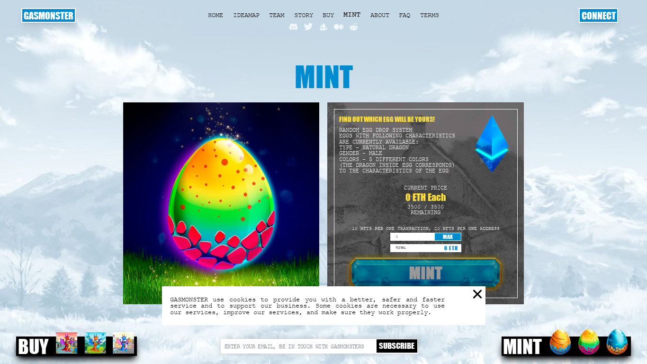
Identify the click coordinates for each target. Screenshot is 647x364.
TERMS (429, 15)
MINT (351, 15)
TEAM (276, 15)
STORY (303, 15)
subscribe (396, 346)
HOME (215, 15)
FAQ (404, 15)
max (448, 236)
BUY (328, 15)
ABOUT (379, 15)
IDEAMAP (246, 15)
